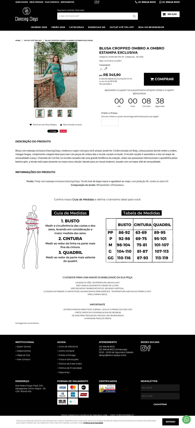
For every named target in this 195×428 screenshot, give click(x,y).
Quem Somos (21, 2)
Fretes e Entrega (67, 355)
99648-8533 (147, 2)
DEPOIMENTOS (67, 2)
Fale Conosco (52, 2)
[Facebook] (99, 2)
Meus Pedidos (36, 2)
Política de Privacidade (70, 368)
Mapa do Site (23, 355)
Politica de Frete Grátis (70, 364)
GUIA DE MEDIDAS (68, 347)
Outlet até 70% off (122, 27)
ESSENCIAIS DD (96, 27)
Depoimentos (24, 351)
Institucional (24, 342)
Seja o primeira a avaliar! (110, 61)
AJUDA (61, 342)
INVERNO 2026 (39, 27)
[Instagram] (96, 2)
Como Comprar (67, 351)
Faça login (80, 10)
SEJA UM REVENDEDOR (151, 27)
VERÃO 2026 (58, 27)
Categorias (76, 27)
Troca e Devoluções (68, 360)
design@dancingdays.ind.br (112, 355)
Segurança (64, 372)
